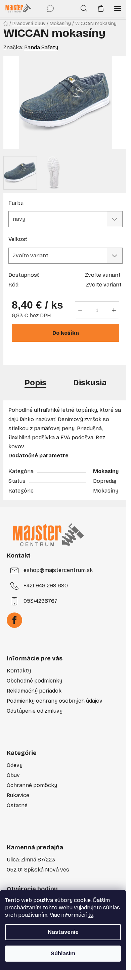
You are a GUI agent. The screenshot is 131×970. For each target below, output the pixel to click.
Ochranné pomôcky (32, 785)
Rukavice (18, 795)
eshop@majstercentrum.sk (58, 570)
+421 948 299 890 (46, 585)
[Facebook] (14, 620)
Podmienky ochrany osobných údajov (54, 701)
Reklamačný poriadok (34, 691)
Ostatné (17, 805)
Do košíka (65, 333)
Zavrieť (56, 355)
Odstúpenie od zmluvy (34, 711)
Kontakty (19, 670)
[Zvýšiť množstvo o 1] (114, 310)
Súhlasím (63, 953)
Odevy (15, 765)
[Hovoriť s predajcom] (50, 8)
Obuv (13, 775)
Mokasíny (106, 471)
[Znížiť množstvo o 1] (80, 310)
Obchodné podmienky (34, 680)
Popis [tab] (35, 382)
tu (90, 915)
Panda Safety (41, 47)
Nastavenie (63, 932)
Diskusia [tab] (89, 382)
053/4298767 (40, 601)
